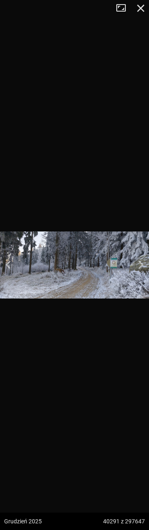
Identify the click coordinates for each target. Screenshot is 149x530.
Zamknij (140, 8)
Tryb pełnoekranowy (124, 8)
